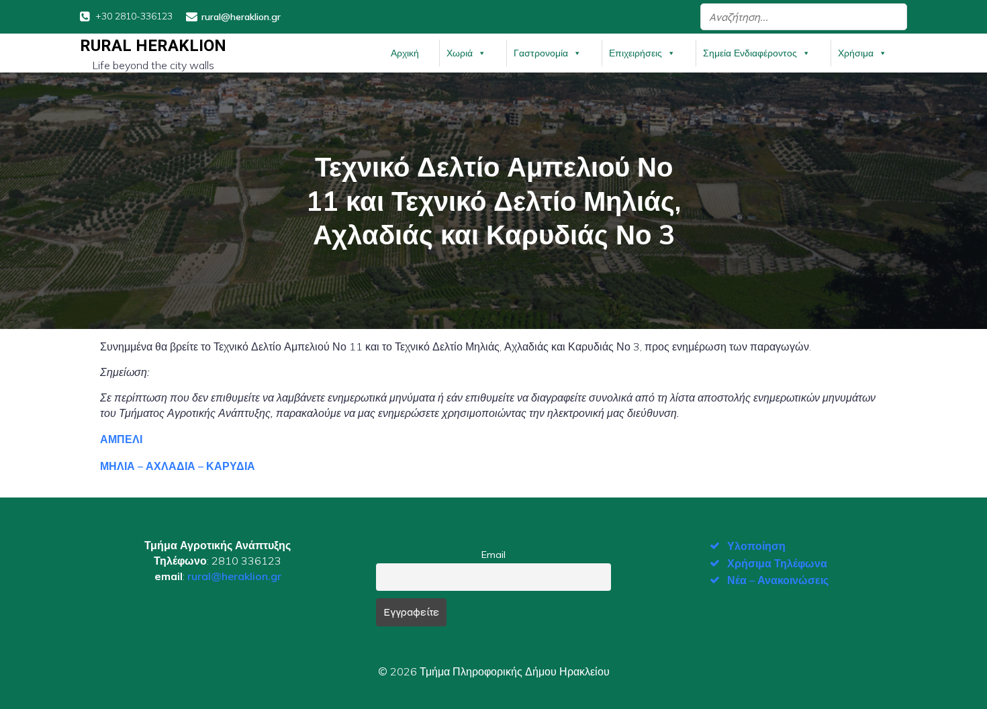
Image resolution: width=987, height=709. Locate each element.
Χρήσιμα (856, 53)
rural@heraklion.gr (234, 576)
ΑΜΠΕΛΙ (121, 439)
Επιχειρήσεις (635, 53)
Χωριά (459, 53)
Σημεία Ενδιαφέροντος (750, 53)
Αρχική (405, 53)
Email (493, 555)
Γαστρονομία (541, 53)
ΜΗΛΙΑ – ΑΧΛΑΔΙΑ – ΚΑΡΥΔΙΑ (177, 466)
